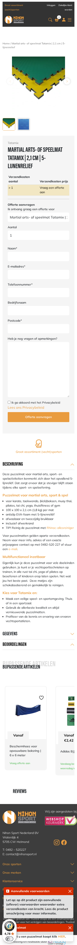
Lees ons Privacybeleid (26, 407)
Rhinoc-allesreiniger (60, 528)
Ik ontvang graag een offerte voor (31, 209)
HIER (61, 936)
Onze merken (12, 873)
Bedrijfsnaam (17, 302)
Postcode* (15, 321)
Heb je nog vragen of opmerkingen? (32, 339)
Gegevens (10, 634)
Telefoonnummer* (20, 284)
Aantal (12, 227)
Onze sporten (12, 864)
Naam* (12, 248)
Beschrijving (13, 464)
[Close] (70, 891)
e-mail (13, 549)
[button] (50, 19)
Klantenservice (13, 881)
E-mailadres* (16, 266)
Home (6, 43)
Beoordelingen (15, 644)
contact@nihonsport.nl (21, 854)
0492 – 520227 (16, 850)
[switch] (9, 939)
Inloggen (51, 5)
